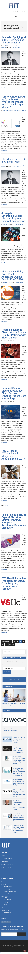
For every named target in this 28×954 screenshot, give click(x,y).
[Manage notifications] (24, 951)
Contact (3, 871)
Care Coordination (8, 886)
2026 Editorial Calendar (6, 858)
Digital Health (4, 896)
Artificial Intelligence (8, 897)
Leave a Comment (17, 47)
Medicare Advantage (8, 914)
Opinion (3, 881)
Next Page (11, 644)
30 (7, 645)
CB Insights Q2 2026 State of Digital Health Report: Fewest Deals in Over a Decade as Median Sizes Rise (19, 772)
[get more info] (25, 12)
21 (15, 642)
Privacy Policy (16, 946)
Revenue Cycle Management (10, 893)
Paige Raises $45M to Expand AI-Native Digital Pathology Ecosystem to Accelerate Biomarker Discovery (13, 521)
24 (24, 642)
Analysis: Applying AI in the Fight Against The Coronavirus (13, 40)
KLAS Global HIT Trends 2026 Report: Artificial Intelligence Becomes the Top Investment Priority (19, 829)
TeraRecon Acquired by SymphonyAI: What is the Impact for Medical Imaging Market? (13, 102)
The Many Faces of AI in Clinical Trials (13, 160)
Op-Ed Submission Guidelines (8, 867)
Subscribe (3, 874)
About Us (3, 855)
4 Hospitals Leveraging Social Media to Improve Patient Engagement (13, 217)
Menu (15, 16)
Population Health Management (11, 891)
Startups (3, 907)
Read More (4, 88)
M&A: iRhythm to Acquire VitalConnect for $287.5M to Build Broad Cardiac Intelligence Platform (19, 760)
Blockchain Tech (7, 899)
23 (21, 642)
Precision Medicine (8, 901)
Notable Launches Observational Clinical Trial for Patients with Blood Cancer (13, 333)
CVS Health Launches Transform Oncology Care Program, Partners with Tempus (13, 583)
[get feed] (14, 12)
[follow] (16, 12)
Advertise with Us (5, 861)
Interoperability (7, 889)
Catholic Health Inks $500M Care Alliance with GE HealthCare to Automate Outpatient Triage (18, 817)
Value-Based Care (5, 910)
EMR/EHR (6, 888)
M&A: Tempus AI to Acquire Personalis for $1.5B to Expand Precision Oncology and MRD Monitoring (19, 793)
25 (3, 645)
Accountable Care (7, 912)
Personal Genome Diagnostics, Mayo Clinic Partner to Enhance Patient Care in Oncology (13, 393)
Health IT (3, 884)
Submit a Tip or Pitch (14, 679)
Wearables (6, 904)
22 (18, 642)
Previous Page (5, 641)
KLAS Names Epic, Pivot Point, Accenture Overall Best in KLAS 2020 (12, 275)
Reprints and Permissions (7, 864)
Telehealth (6, 902)
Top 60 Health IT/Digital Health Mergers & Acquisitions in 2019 (13, 454)
